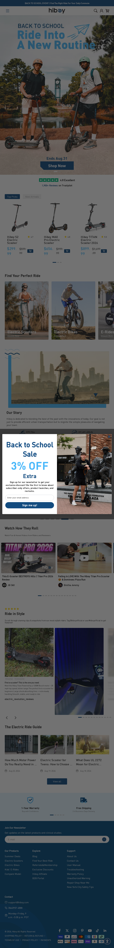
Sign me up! (29, 505)
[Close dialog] (109, 436)
